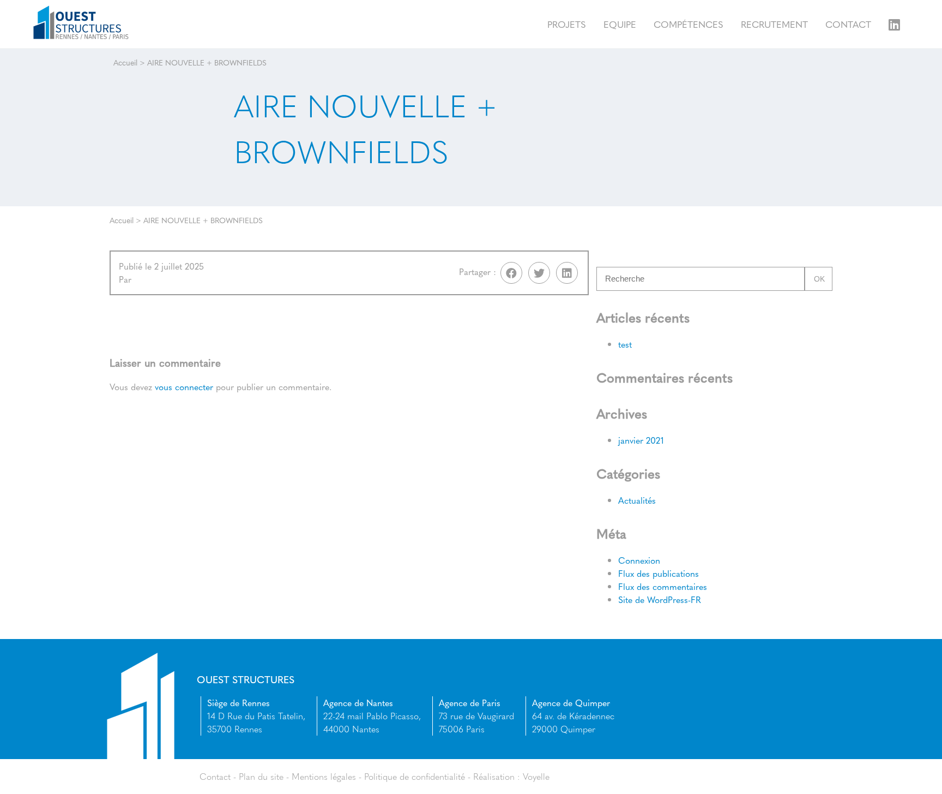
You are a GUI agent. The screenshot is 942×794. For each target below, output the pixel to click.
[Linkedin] (567, 273)
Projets (566, 24)
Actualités (637, 500)
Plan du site (261, 776)
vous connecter (184, 386)
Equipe (619, 24)
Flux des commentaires (662, 586)
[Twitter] (539, 273)
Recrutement (774, 24)
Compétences (688, 24)
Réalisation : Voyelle (511, 776)
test (625, 344)
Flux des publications (658, 573)
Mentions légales (324, 776)
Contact (848, 24)
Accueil (125, 62)
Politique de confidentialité (414, 776)
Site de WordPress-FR (659, 599)
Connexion (639, 560)
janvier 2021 (641, 440)
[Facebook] (511, 273)
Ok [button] (819, 278)
